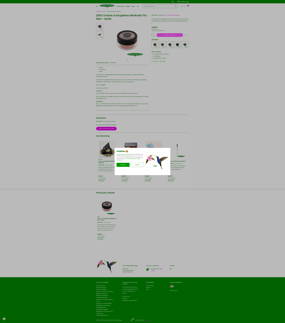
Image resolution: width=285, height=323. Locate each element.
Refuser (137, 164)
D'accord (123, 164)
